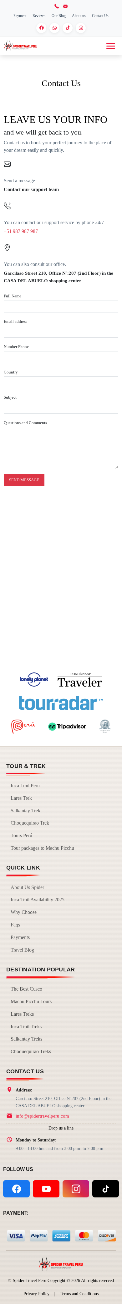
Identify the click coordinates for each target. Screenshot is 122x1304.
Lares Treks (22, 1014)
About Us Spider (27, 887)
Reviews (39, 16)
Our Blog (59, 16)
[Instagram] (81, 28)
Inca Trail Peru (25, 785)
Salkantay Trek (25, 810)
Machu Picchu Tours (31, 1001)
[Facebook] (41, 28)
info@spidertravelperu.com (42, 1116)
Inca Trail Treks (26, 1026)
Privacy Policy (36, 1293)
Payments (20, 937)
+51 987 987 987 (21, 231)
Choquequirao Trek (30, 823)
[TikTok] (68, 28)
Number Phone (16, 346)
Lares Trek (21, 798)
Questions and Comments (25, 422)
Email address (15, 321)
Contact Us (100, 16)
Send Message (24, 480)
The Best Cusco (26, 989)
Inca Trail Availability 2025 (37, 899)
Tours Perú (21, 835)
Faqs (15, 924)
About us (79, 16)
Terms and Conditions (79, 1293)
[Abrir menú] (110, 46)
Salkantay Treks (26, 1039)
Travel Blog (22, 950)
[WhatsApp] (54, 28)
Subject (10, 397)
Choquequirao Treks (31, 1051)
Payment (19, 16)
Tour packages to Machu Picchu (42, 848)
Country (11, 372)
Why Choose (24, 912)
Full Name (12, 296)
